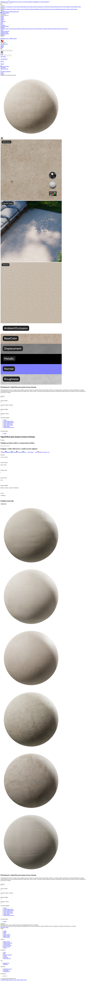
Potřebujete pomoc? (5, 33)
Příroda (46, 6)
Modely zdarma (6, 935)
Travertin (72, 6)
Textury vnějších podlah (8, 422)
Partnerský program (7, 954)
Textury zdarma (6, 934)
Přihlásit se (3, 34)
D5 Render (19, 28)
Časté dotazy (6, 970)
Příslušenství (38, 9)
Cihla (17, 6)
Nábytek (48, 9)
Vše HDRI (3, 11)
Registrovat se (6, 963)
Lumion (23, 28)
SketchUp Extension (7, 942)
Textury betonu (6, 426)
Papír (49, 6)
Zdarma (35, 6)
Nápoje (28, 9)
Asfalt (14, 6)
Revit (4, 28)
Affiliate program (4, 32)
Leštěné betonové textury (8, 427)
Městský (76, 6)
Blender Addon (6, 941)
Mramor (41, 6)
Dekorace (19, 9)
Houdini (2, 26)
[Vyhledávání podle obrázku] (2, 52)
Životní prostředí (9, 11)
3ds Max (2, 19)
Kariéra (4, 956)
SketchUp (5, 27)
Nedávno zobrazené (5, 31)
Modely (2, 46)
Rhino (2, 28)
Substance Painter (60, 28)
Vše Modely (3, 9)
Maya (3, 24)
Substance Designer (52, 28)
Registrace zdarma (4, 927)
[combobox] (43, 50)
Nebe (18, 11)
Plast (55, 6)
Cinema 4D (3, 22)
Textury (2, 45)
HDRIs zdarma (6, 937)
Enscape (31, 28)
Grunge (5, 433)
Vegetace (75, 9)
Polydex (66, 28)
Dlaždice (68, 6)
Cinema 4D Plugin (7, 945)
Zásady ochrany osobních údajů (16, 979)
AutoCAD (8, 28)
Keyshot (27, 28)
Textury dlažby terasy (8, 423)
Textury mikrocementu (8, 424)
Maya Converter (6, 946)
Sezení (71, 9)
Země (27, 6)
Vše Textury (3, 6)
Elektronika (32, 9)
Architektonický (9, 6)
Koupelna (8, 9)
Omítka (52, 6)
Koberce (68, 9)
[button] (43, 4)
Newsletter (5, 957)
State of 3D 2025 (7, 958)
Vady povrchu (63, 6)
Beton (25, 6)
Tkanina (31, 6)
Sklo (38, 6)
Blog (4, 953)
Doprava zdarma (5, 12)
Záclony (15, 9)
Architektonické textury (8, 421)
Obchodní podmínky (5, 979)
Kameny (64, 9)
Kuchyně (52, 9)
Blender (2, 17)
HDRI (2, 47)
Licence (25, 979)
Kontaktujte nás (6, 971)
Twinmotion (45, 28)
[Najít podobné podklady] (2, 138)
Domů (2, 72)
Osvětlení (57, 9)
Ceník (2, 30)
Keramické (21, 6)
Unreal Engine (39, 28)
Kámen (58, 6)
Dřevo (79, 6)
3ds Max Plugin (6, 944)
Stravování (23, 9)
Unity (34, 28)
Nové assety (3, 14)
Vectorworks (14, 28)
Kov (44, 6)
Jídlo (42, 9)
